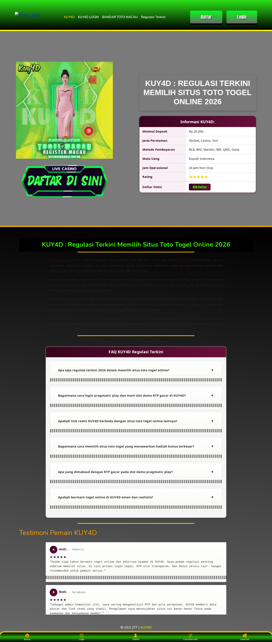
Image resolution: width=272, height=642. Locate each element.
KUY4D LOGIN (88, 17)
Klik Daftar (200, 187)
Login (241, 17)
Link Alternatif (190, 639)
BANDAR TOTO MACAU (120, 17)
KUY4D (69, 17)
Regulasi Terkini (153, 17)
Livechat (244, 639)
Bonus (27, 639)
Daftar (206, 17)
